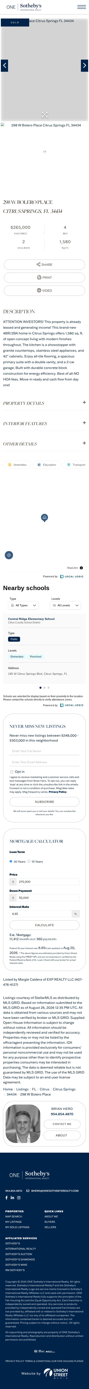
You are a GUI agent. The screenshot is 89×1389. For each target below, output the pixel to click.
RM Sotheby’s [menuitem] (15, 1270)
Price (13, 874)
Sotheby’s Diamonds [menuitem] (20, 1259)
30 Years (19, 861)
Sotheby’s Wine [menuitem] (16, 1265)
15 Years (37, 861)
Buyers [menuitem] (49, 1222)
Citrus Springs (64, 1089)
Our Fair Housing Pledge (67, 1361)
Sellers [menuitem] (50, 1227)
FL (34, 1089)
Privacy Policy (58, 792)
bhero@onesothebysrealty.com (55, 1191)
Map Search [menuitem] (13, 1216)
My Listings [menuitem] (13, 1222)
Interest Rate (19, 907)
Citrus (44, 1089)
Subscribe (44, 802)
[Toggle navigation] (81, 7)
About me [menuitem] (51, 1216)
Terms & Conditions (38, 1361)
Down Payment (21, 891)
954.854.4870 (62, 1114)
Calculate (44, 925)
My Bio (62, 1135)
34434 (12, 1094)
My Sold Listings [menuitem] (17, 1227)
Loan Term (17, 852)
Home (8, 1089)
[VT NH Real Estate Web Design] (56, 1373)
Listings (22, 1089)
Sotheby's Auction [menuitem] (18, 1254)
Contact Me (62, 1124)
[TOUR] (44, 291)
